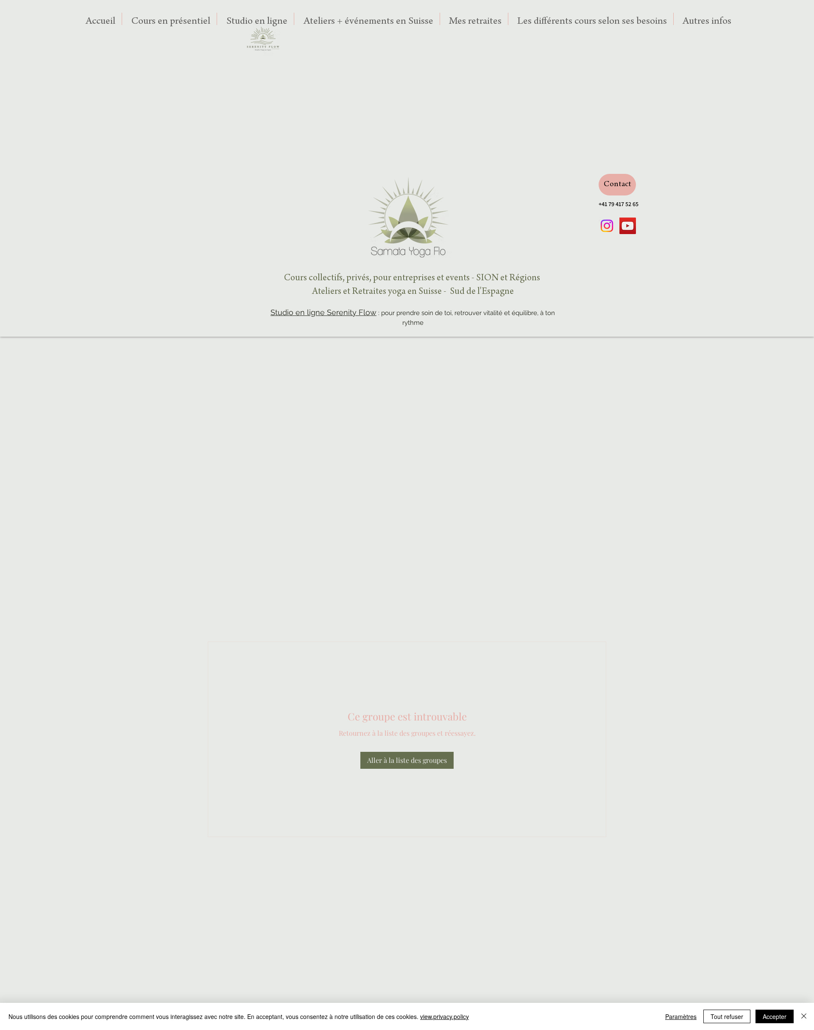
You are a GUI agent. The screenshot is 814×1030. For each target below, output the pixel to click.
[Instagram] (607, 226)
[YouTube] (627, 226)
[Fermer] (804, 1016)
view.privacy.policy (444, 1016)
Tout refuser (727, 1016)
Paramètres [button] (681, 1016)
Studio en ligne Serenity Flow (323, 312)
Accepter (774, 1016)
